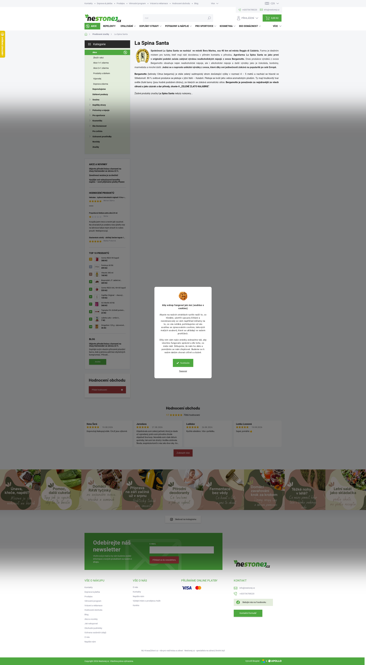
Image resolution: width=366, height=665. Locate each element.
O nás (87, 637)
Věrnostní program (137, 3)
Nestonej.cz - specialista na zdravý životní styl (204, 650)
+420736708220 (246, 594)
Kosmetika (97, 121)
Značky (96, 147)
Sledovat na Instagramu (185, 519)
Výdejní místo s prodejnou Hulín (147, 601)
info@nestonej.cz (247, 588)
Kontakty (88, 3)
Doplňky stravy (99, 105)
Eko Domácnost (100, 126)
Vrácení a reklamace (159, 3)
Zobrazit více (183, 453)
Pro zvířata (97, 131)
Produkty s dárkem (101, 73)
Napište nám (90, 642)
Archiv (98, 362)
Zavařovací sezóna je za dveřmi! (103, 175)
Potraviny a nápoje (101, 110)
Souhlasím (185, 363)
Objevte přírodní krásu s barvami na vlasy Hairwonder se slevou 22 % (105, 170)
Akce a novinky (91, 619)
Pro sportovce (99, 115)
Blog (196, 3)
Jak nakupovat (91, 623)
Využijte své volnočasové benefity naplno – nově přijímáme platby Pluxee (107, 181)
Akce (95, 52)
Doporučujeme (99, 89)
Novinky (96, 142)
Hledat (209, 18)
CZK (273, 3)
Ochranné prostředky (102, 136)
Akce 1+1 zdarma (101, 63)
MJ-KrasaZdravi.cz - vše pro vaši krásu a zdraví (162, 650)
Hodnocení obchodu (181, 3)
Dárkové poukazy (100, 94)
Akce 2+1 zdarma (101, 68)
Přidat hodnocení (99, 390)
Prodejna (121, 3)
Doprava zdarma (100, 84)
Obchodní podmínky (93, 628)
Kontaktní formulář (248, 613)
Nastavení (183, 371)
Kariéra (136, 605)
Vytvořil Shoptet (252, 661)
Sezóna (96, 100)
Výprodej (97, 78)
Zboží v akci (98, 57)
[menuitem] (92, 26)
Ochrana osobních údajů (95, 632)
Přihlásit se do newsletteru (164, 560)
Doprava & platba (104, 3)
